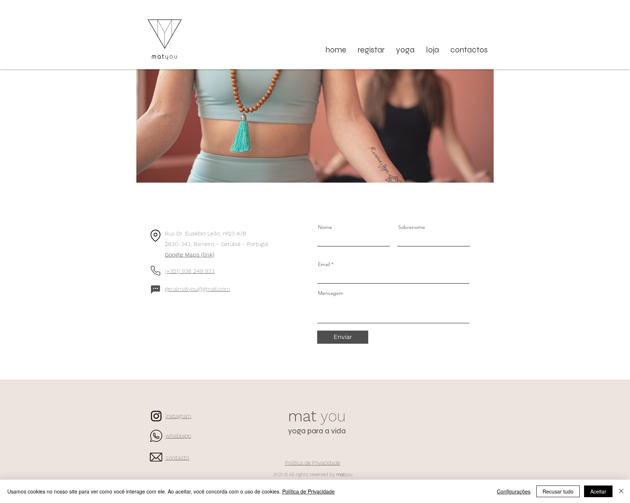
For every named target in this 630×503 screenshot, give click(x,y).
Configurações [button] (513, 491)
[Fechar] (621, 491)
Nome (325, 227)
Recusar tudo (557, 491)
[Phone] (155, 271)
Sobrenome (411, 227)
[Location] (155, 236)
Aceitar (598, 491)
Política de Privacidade (308, 491)
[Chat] (155, 289)
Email (324, 264)
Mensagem (330, 293)
